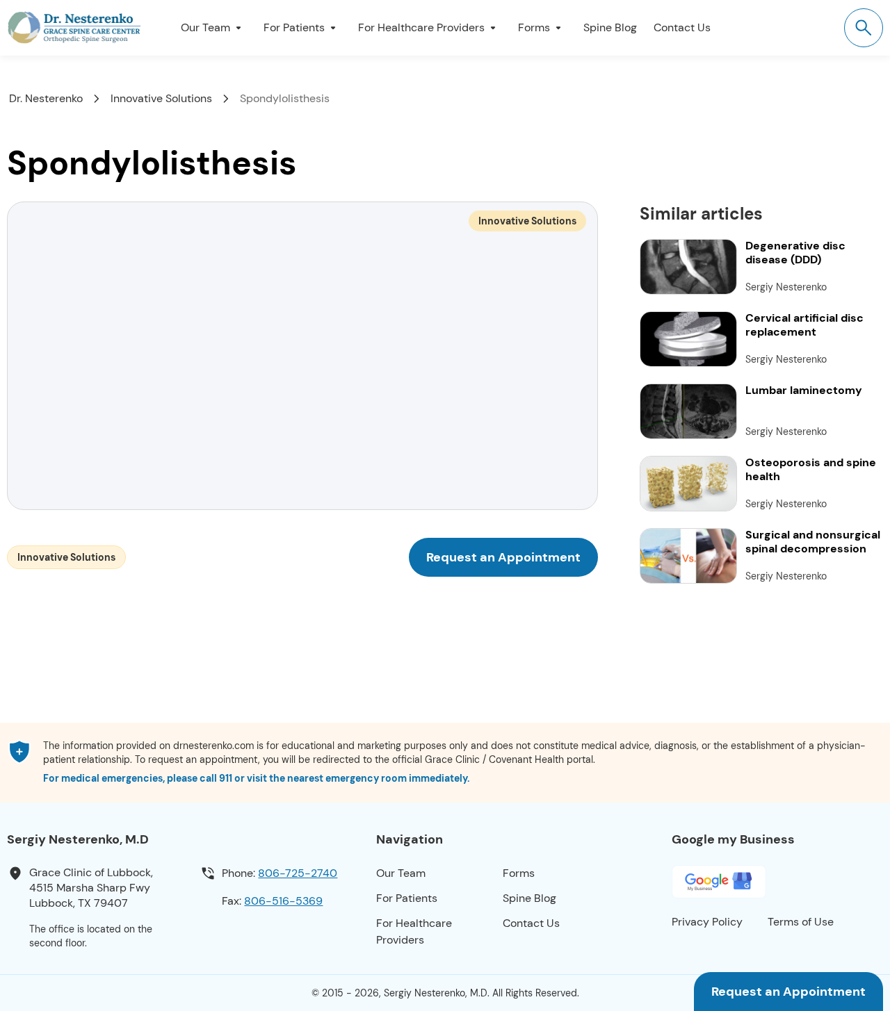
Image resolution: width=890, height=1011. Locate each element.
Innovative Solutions (527, 221)
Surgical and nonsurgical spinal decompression (812, 542)
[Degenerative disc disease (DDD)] (688, 267)
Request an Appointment (788, 991)
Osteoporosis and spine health (810, 470)
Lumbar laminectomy (803, 390)
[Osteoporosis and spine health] (688, 483)
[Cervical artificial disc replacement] (688, 339)
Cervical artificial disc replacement (804, 325)
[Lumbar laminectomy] (688, 411)
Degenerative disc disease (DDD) (795, 253)
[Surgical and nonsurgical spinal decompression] (688, 556)
